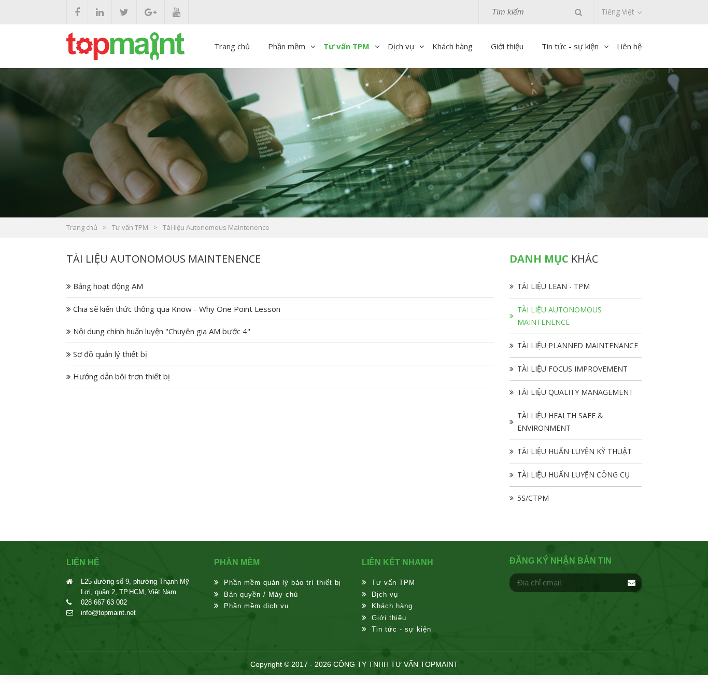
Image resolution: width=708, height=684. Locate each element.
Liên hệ (629, 46)
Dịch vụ (401, 46)
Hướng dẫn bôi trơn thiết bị (120, 376)
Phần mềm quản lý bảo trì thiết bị (282, 582)
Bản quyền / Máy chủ (261, 594)
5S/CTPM (533, 498)
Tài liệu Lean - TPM (553, 286)
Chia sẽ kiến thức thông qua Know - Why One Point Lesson (175, 309)
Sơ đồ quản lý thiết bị (109, 354)
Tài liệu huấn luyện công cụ (573, 475)
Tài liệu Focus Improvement (572, 369)
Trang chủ (232, 46)
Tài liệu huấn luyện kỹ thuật (574, 451)
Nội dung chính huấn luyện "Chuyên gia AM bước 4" (160, 331)
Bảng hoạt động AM (107, 286)
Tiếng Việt (617, 12)
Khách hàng (452, 46)
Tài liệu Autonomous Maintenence (559, 316)
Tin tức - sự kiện (570, 46)
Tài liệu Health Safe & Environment (560, 422)
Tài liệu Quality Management (575, 392)
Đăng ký (631, 582)
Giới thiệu (507, 46)
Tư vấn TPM (346, 46)
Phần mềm (286, 46)
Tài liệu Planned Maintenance (577, 345)
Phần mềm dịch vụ (256, 606)
